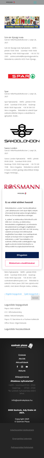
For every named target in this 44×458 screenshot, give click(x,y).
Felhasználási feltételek (22, 447)
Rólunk (22, 371)
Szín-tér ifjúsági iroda (13, 37)
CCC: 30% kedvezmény (13, 312)
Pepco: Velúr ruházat (12, 308)
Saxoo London (10, 148)
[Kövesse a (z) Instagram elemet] (22, 367)
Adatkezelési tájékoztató (22, 430)
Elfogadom (22, 255)
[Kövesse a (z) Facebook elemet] (17, 367)
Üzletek (22, 355)
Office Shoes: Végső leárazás (15, 323)
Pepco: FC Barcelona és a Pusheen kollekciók (21, 319)
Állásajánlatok (22, 377)
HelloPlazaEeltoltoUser (19, 40)
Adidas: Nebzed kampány (14, 315)
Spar (6, 91)
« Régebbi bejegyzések (13, 294)
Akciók (22, 359)
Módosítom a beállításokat (22, 263)
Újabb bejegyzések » (32, 294)
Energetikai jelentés (22, 439)
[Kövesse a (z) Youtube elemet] (27, 367)
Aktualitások (22, 362)
